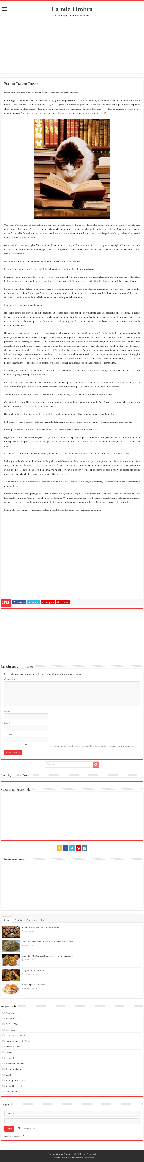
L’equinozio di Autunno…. (34, 970)
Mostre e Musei (13, 1046)
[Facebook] (65, 848)
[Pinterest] (78, 848)
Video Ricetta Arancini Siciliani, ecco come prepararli (47, 955)
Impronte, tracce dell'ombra (19, 1041)
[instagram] (84, 848)
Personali (10, 1057)
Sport (8, 1074)
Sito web (8, 734)
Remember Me (27, 1128)
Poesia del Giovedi (15, 1063)
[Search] (96, 765)
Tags (43, 920)
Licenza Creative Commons (80, 1157)
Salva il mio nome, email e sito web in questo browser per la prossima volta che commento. (92, 745)
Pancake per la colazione (33, 984)
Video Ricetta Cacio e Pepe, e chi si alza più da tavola (47, 941)
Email (8, 722)
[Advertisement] (72, 43)
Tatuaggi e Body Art (15, 1080)
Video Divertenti (14, 1086)
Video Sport (11, 1091)
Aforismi (10, 1012)
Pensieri (9, 1052)
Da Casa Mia (12, 1024)
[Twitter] (72, 848)
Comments (31, 920)
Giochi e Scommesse (15, 1035)
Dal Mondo (11, 1029)
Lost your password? (14, 1135)
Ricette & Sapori (14, 1069)
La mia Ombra (72, 9)
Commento (10, 679)
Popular (18, 920)
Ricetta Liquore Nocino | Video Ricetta (40, 927)
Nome (8, 711)
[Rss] (59, 848)
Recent (7, 920)
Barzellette (11, 1018)
